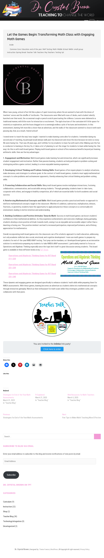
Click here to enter (52, 349)
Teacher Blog (8, 516)
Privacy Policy (84, 549)
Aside (11, 45)
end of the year (36, 49)
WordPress (54, 549)
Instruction (7, 506)
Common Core (15, 49)
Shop (5, 511)
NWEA (71, 49)
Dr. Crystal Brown (22, 549)
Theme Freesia (44, 549)
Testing (58, 52)
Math (55, 49)
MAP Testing (47, 49)
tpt (63, 52)
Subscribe (11, 474)
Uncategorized (9, 526)
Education (25, 49)
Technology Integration (12, 521)
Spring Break (21, 52)
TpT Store (44, 250)
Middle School (62, 49)
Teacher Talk (31, 52)
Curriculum (7, 502)
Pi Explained (40, 395)
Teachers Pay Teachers (46, 52)
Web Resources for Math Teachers (81, 395)
